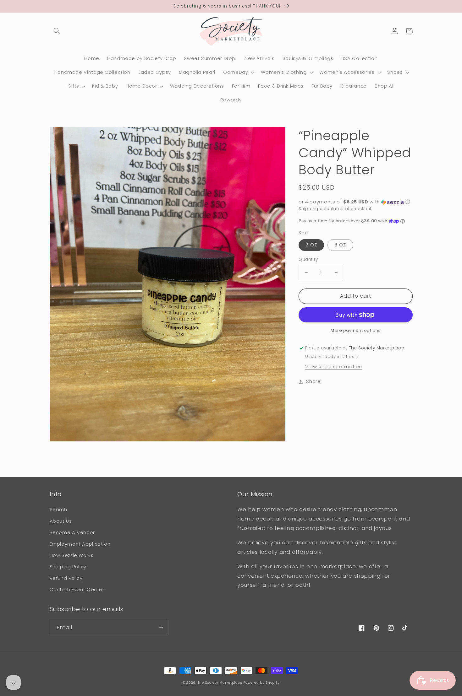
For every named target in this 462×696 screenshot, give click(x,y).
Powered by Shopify (261, 682)
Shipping (308, 208)
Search (58, 509)
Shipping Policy (68, 567)
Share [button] (313, 381)
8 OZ (340, 245)
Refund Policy (66, 578)
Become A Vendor (72, 532)
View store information (333, 367)
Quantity (308, 259)
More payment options (356, 330)
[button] (57, 31)
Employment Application (80, 544)
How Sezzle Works (72, 555)
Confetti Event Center (77, 589)
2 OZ (311, 245)
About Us (61, 521)
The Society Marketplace (220, 682)
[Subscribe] (160, 627)
